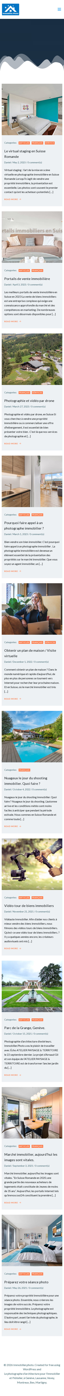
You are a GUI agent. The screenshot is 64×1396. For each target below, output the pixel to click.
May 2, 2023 (19, 162)
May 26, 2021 (20, 1287)
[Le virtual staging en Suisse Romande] (32, 109)
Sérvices (37, 392)
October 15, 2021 (22, 1033)
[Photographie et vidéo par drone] (32, 358)
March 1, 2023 (20, 534)
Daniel (7, 162)
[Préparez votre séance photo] (32, 1240)
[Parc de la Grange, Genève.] (32, 986)
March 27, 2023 (21, 406)
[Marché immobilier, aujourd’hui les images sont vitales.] (32, 1112)
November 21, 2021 (23, 911)
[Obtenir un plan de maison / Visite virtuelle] (32, 608)
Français (37, 143)
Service (49, 143)
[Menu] (59, 9)
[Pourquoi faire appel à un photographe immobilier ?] (32, 481)
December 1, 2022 (22, 661)
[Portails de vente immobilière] (32, 236)
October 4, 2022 (21, 789)
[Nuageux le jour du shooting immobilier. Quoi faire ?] (32, 736)
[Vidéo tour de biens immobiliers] (32, 863)
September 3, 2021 (23, 1165)
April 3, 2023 (19, 284)
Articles (24, 143)
